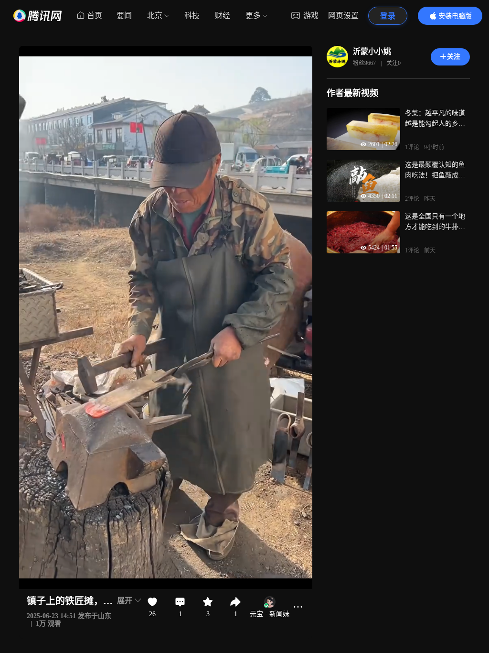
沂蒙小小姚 (372, 51)
